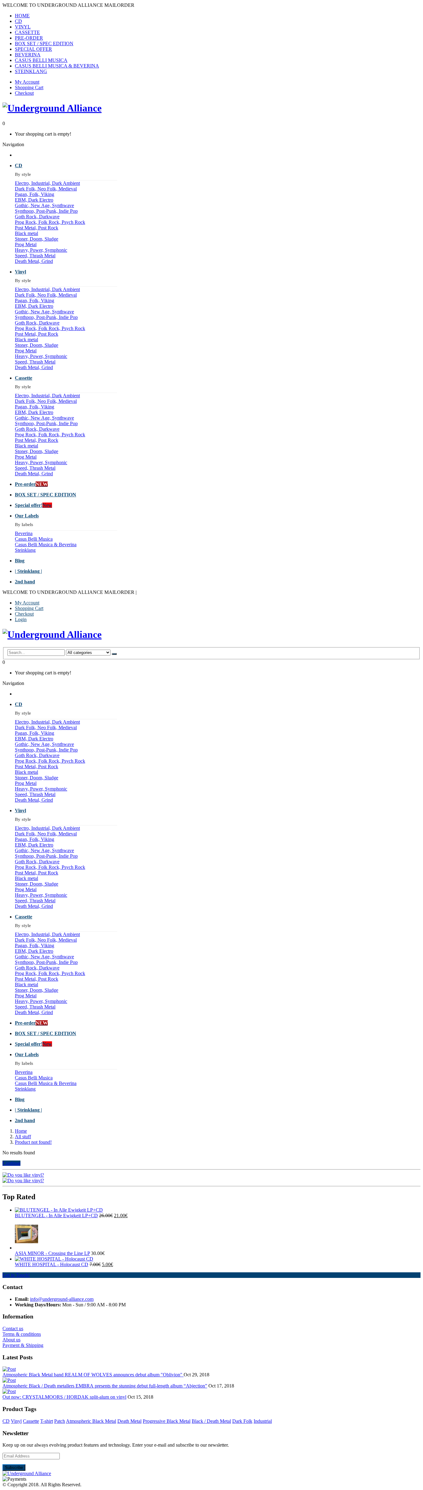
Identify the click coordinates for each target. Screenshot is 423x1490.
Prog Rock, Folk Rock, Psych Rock (50, 222)
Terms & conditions (21, 1334)
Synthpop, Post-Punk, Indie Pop (46, 211)
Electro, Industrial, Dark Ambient (47, 183)
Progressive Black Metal (166, 1421)
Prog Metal (26, 244)
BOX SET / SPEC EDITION (44, 43)
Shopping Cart (29, 87)
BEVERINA (28, 54)
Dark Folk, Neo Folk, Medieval (46, 188)
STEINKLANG (31, 71)
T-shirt (46, 1421)
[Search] (114, 654)
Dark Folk (242, 1421)
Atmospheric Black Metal (91, 1421)
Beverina (24, 533)
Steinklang (25, 550)
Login (21, 619)
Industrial (263, 1421)
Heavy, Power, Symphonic (41, 250)
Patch (59, 1421)
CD (18, 21)
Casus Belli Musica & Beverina (45, 544)
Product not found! (33, 1142)
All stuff (23, 1136)
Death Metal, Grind (34, 261)
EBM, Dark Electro (34, 200)
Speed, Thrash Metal (35, 255)
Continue (11, 1163)
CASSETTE (27, 32)
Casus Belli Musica (34, 539)
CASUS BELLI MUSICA (41, 60)
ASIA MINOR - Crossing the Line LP (52, 1253)
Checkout (24, 93)
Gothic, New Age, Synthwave (44, 205)
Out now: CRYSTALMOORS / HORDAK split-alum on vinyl (64, 1397)
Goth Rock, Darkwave (37, 216)
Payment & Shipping (22, 1345)
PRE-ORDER (29, 38)
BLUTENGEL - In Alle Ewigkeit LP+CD (56, 1215)
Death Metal (129, 1421)
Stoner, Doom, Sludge (36, 239)
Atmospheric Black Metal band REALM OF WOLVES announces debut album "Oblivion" (93, 1374)
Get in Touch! (16, 1275)
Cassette (31, 1421)
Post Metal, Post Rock (36, 227)
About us (11, 1339)
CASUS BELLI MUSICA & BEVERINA (57, 65)
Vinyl (16, 1421)
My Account (27, 82)
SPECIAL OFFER (33, 49)
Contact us (12, 1328)
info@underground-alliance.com (62, 1299)
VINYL (23, 26)
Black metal (26, 233)
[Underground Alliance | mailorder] (26, 1473)
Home (21, 1131)
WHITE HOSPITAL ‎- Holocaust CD (51, 1264)
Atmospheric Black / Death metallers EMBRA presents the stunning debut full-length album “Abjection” (104, 1385)
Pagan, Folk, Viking (34, 194)
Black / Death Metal (211, 1421)
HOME (22, 15)
